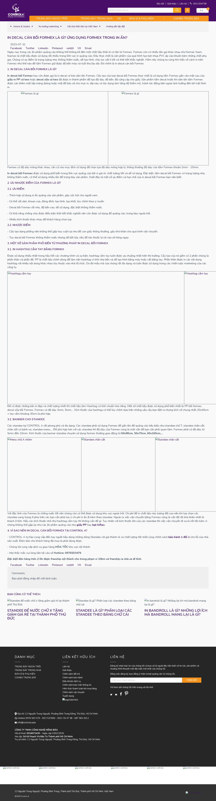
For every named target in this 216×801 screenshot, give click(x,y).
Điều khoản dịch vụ (71, 681)
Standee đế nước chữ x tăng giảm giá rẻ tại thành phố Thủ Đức (36, 614)
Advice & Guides (21, 26)
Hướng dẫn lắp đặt (115, 26)
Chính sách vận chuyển (73, 692)
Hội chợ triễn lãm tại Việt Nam (82, 26)
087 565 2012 (81, 718)
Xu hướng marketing (48, 26)
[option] (18, 775)
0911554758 (199, 3)
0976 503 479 (33, 718)
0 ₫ (201, 10)
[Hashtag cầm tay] (96, 338)
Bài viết (160, 3)
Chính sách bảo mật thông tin (76, 684)
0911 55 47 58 (64, 718)
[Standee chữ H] (118, 474)
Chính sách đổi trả (71, 673)
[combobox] (144, 10)
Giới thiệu (171, 3)
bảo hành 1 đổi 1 (179, 537)
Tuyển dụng (68, 695)
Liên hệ (183, 3)
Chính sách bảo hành (72, 677)
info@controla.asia (26, 722)
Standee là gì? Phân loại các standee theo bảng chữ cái (104, 612)
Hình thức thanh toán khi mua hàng (79, 688)
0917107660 (48, 718)
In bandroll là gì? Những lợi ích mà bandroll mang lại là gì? (175, 612)
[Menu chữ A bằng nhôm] (44, 474)
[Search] (177, 10)
